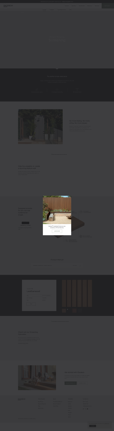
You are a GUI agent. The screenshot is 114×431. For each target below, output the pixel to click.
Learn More (57, 231)
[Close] (70, 197)
